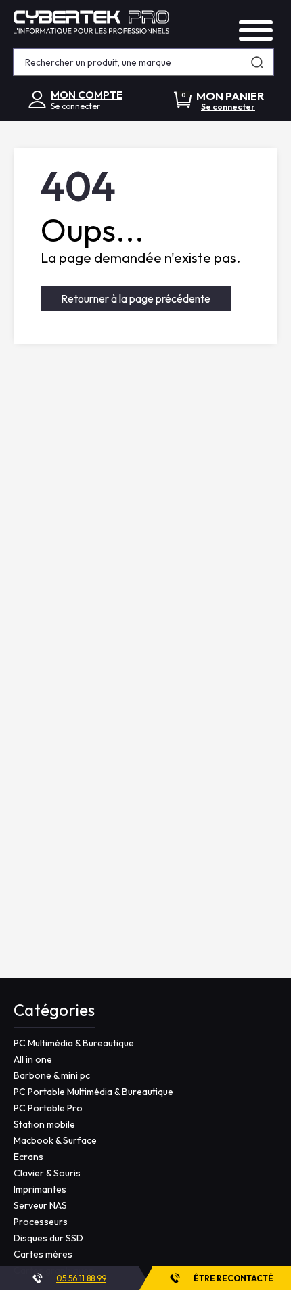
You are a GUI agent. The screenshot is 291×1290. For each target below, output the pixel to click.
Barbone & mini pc (52, 1075)
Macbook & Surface (55, 1140)
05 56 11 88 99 (81, 1278)
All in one (33, 1059)
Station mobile (44, 1124)
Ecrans (28, 1157)
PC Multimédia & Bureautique (74, 1043)
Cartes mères (43, 1254)
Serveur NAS (40, 1205)
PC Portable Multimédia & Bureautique (93, 1092)
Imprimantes (40, 1189)
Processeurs (41, 1222)
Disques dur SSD (48, 1238)
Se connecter (75, 106)
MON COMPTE (86, 95)
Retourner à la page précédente (135, 298)
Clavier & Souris (47, 1173)
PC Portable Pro (48, 1108)
